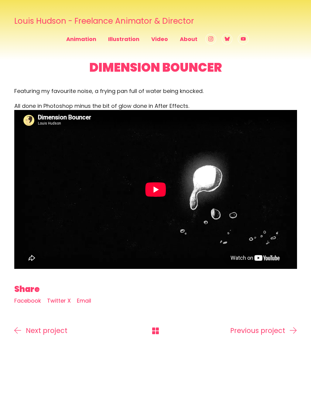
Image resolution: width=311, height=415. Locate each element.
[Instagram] (211, 39)
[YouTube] (243, 39)
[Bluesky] (227, 39)
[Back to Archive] (155, 331)
